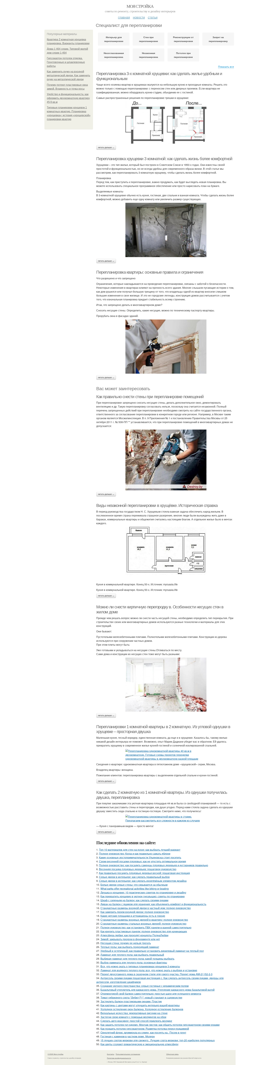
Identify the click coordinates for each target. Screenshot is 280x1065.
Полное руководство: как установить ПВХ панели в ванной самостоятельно (145, 927)
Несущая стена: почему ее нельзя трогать (125, 943)
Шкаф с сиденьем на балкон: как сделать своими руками (134, 900)
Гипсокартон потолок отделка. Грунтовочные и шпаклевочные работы (66, 62)
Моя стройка (140, 6)
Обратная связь (172, 1054)
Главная (124, 17)
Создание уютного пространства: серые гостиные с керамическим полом (144, 986)
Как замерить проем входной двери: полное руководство (134, 912)
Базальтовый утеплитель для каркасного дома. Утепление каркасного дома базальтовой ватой (157, 990)
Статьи (153, 17)
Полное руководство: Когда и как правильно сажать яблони (134, 853)
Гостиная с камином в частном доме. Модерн (127, 1036)
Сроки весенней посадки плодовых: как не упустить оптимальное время (142, 861)
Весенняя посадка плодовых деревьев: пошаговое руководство (137, 869)
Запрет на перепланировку (218, 39)
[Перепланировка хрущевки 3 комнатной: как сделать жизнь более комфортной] (166, 230)
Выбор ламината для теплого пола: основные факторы (133, 962)
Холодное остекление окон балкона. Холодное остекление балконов (141, 1009)
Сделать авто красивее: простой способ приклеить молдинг (136, 1021)
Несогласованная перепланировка (114, 55)
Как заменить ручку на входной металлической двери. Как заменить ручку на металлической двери (68, 75)
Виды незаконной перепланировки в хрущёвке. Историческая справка (157, 505)
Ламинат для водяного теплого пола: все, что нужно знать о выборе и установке (148, 970)
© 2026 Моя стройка (55, 1054)
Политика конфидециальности (119, 1058)
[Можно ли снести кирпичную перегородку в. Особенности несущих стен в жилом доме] (166, 685)
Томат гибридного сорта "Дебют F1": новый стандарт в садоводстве (141, 997)
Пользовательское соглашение (128, 1054)
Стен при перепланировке (148, 39)
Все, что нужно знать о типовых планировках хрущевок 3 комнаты (140, 966)
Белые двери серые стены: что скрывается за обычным (134, 885)
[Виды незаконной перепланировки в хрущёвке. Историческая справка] (166, 554)
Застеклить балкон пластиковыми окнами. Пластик (131, 1001)
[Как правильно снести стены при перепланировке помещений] (166, 460)
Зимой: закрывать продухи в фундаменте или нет (130, 939)
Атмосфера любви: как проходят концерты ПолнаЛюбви (134, 935)
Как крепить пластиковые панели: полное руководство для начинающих (143, 931)
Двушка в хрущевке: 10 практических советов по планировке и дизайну (143, 892)
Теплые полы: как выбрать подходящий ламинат (129, 947)
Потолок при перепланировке (183, 55)
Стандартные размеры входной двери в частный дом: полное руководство (145, 908)
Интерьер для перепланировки (113, 39)
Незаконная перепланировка (148, 55)
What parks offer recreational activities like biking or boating (134, 888)
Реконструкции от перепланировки (183, 39)
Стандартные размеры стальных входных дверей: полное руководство (143, 923)
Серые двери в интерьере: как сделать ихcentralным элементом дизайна (143, 881)
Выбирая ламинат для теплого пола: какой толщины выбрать (137, 958)
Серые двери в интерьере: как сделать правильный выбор (134, 877)
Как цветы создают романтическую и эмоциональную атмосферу (139, 1044)
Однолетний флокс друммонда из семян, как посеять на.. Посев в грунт (143, 1032)
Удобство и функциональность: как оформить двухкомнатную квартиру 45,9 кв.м (68, 98)
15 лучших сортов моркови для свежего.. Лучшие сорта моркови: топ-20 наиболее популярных (157, 1040)
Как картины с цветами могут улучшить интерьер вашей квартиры (140, 1005)
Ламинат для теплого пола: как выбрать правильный (132, 955)
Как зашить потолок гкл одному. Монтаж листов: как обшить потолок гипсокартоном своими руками (160, 1025)
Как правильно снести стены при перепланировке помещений (150, 396)
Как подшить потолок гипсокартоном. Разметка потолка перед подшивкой (144, 1028)
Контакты (110, 1054)
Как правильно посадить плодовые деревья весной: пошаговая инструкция (144, 873)
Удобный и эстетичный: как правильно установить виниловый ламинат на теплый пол (152, 951)
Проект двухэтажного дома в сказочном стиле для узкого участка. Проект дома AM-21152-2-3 (156, 974)
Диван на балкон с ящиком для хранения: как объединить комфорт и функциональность (153, 904)
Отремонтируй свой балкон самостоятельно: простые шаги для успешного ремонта (150, 993)
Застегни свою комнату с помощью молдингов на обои (133, 1017)
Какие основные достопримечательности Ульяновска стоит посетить (140, 857)
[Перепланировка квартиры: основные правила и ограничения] (166, 347)
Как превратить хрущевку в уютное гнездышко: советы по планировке (142, 896)
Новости (139, 17)
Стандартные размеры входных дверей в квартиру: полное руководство (144, 920)
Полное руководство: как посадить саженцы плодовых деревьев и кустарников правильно (153, 865)
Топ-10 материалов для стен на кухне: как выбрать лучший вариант (139, 850)
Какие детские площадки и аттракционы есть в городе (132, 916)
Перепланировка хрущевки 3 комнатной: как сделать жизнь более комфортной (164, 158)
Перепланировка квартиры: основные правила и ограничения (149, 272)
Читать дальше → (106, 147)
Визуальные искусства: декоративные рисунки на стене (134, 1013)
